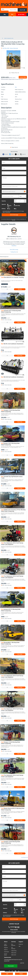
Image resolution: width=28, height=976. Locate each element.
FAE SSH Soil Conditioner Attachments (12, 377)
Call (7, 973)
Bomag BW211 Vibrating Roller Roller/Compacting (10, 643)
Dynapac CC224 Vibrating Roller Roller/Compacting (10, 411)
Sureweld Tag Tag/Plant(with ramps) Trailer (11, 477)
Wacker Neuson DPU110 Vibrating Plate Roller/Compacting (12, 809)
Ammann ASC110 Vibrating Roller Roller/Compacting (11, 311)
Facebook (6, 154)
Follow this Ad (15, 72)
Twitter (12, 154)
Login (5, 944)
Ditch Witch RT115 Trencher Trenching (12, 277)
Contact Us (21, 944)
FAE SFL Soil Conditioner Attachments (12, 343)
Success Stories (5, 954)
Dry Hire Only (17, 205)
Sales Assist (13, 954)
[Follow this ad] (7, 289)
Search (22, 10)
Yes (9, 208)
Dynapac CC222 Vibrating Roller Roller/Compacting (10, 742)
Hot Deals (21, 14)
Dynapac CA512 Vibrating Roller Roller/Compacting (10, 444)
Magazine (6, 947)
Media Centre (13, 952)
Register (5, 945)
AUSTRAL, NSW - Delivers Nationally (10, 48)
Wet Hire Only (9, 206)
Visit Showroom (24, 857)
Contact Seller (22, 77)
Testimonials (6, 951)
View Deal (20, 289)
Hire (12, 14)
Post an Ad (11, 966)
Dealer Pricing (13, 950)
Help (19, 946)
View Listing (19, 322)
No (15, 208)
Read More (14, 245)
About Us (6, 949)
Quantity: (4, 201)
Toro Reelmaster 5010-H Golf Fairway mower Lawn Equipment (12, 543)
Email (18, 154)
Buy (5, 14)
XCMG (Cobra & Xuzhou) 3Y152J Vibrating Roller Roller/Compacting (13, 510)
